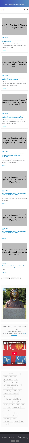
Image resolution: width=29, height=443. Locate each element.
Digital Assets (6, 396)
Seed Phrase (6, 415)
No (17, 440)
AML (19, 373)
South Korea (7, 418)
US (21, 421)
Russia (12, 413)
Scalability (18, 412)
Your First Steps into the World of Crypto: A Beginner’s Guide (13, 40)
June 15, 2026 (5, 113)
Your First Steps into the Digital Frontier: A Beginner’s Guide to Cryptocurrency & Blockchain (12, 155)
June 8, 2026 (5, 151)
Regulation (6, 413)
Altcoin (5, 373)
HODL (18, 404)
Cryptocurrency (11, 382)
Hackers (11, 404)
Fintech (5, 401)
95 (18, 278)
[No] (27, 438)
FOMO (10, 401)
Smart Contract (14, 415)
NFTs (9, 410)
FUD (15, 401)
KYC (4, 407)
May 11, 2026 (5, 263)
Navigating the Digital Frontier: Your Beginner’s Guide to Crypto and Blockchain (14, 78)
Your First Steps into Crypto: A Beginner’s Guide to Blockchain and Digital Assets (14, 194)
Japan (23, 404)
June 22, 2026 (5, 75)
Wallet (11, 424)
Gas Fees (5, 404)
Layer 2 (9, 407)
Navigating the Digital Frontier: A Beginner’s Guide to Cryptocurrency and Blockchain (13, 116)
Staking (16, 421)
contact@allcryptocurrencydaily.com (15, 2)
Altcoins (12, 374)
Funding (20, 401)
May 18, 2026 (5, 228)
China (16, 379)
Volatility (5, 424)
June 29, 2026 (5, 37)
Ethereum (19, 396)
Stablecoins (8, 421)
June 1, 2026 (5, 190)
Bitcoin (13, 376)
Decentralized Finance (11, 393)
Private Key (16, 410)
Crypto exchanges (12, 385)
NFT (4, 410)
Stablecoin (14, 418)
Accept (13, 440)
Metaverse (16, 407)
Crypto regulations (10, 391)
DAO (20, 390)
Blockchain (8, 379)
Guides (4, 50)
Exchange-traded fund (12, 399)
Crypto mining (8, 388)
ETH (13, 396)
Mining (23, 407)
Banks (5, 376)
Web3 (16, 424)
